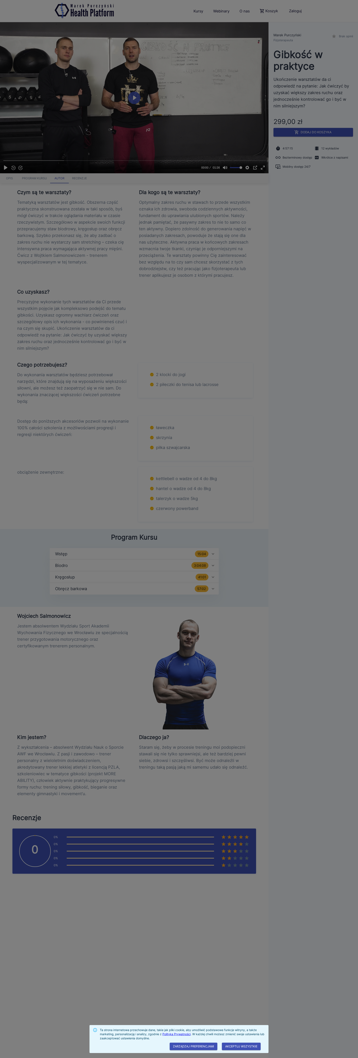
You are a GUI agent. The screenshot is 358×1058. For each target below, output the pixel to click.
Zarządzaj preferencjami (193, 1046)
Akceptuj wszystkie (241, 1046)
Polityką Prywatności (176, 1034)
